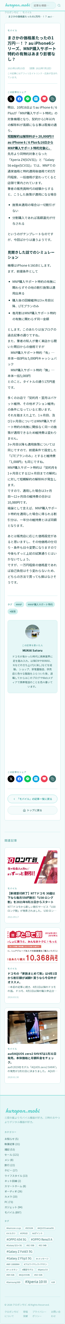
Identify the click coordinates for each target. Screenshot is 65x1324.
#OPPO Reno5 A (41, 1239)
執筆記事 (12, 1144)
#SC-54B (42, 1245)
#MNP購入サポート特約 (40, 604)
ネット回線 (13, 1181)
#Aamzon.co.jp (13, 1228)
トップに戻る (34, 810)
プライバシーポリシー (39, 1314)
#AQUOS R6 (24, 1274)
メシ (9, 1160)
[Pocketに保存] (44, 98)
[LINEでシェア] (27, 98)
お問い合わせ (55, 1314)
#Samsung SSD (13, 1282)
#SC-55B (30, 1245)
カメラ (11, 1196)
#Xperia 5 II (43, 1269)
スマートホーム (15, 1186)
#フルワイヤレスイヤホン (35, 1264)
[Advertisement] (32, 731)
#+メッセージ (42, 1258)
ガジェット (13, 1207)
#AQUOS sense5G (46, 1228)
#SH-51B (10, 1274)
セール (12, 1154)
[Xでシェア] (11, 98)
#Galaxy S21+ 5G (14, 1245)
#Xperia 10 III (36, 1281)
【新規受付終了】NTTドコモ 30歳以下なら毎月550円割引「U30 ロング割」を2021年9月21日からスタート (31, 897)
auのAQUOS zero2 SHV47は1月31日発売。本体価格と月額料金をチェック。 (32, 1057)
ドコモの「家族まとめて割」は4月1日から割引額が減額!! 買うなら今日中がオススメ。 (32, 977)
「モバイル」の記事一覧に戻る (34, 799)
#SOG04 (29, 1228)
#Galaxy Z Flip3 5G (18, 1258)
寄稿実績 (25, 1314)
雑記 (10, 1149)
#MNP (19, 604)
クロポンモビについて (12, 1314)
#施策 (13, 611)
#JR (53, 1282)
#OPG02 (24, 1233)
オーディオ (13, 1191)
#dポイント (37, 1233)
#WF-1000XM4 (12, 1264)
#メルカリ (11, 1233)
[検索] (59, 5)
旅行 (10, 1165)
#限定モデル (27, 1269)
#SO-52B (38, 1274)
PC (9, 1202)
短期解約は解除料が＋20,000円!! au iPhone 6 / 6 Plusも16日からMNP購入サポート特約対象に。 (31, 142)
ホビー (11, 1170)
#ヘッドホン (12, 1269)
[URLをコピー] (52, 98)
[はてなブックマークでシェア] (35, 98)
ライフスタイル (16, 1175)
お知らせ (11, 1139)
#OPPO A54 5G (16, 1239)
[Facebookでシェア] (19, 98)
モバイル (12, 30)
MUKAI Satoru (32, 650)
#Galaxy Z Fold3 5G (19, 1251)
